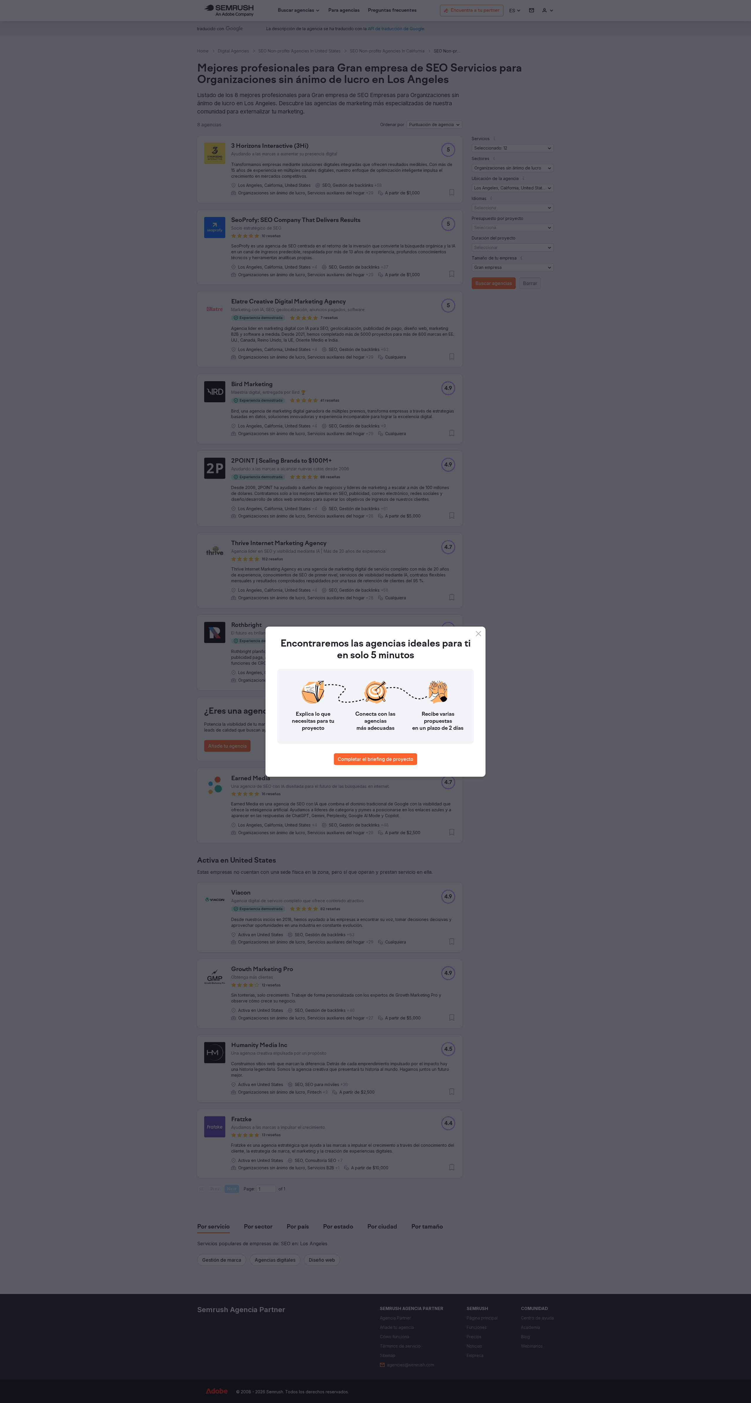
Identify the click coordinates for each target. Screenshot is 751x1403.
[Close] (478, 634)
